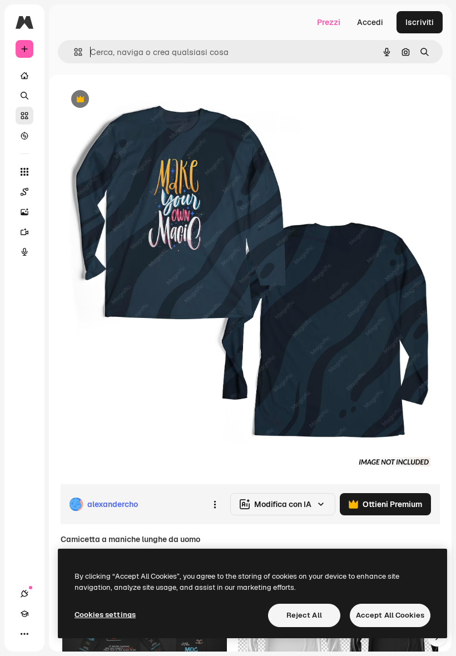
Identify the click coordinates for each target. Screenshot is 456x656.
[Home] (24, 76)
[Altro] (24, 634)
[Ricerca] (24, 96)
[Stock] (24, 116)
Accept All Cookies (390, 615)
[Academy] (24, 614)
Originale (133, 100)
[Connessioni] (24, 594)
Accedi (370, 22)
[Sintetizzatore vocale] (24, 252)
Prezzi (328, 22)
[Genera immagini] (24, 212)
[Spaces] (24, 192)
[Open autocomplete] (73, 52)
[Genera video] (24, 232)
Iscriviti (419, 22)
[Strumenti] (24, 172)
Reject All (304, 615)
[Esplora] (24, 136)
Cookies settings (105, 614)
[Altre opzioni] (215, 504)
